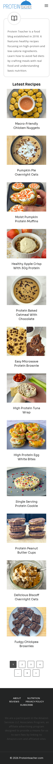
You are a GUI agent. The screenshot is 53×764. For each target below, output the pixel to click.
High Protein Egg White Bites (26, 457)
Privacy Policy (35, 701)
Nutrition (33, 698)
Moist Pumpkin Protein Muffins (26, 219)
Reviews (14, 701)
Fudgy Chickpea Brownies (26, 644)
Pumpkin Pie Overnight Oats (26, 172)
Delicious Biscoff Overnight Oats (26, 597)
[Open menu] (46, 5)
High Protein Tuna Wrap (26, 410)
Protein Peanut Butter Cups (26, 550)
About (17, 698)
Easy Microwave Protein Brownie (26, 364)
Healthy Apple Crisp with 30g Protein (27, 266)
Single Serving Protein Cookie (26, 504)
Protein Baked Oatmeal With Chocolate (26, 315)
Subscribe (26, 705)
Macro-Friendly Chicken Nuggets (26, 126)
